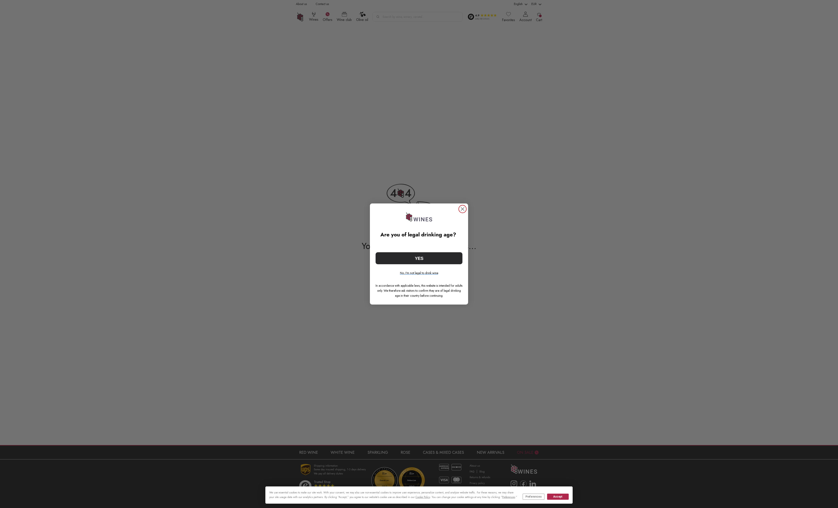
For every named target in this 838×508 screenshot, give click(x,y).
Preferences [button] (508, 497)
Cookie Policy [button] (423, 497)
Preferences (533, 496)
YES (419, 258)
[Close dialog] (462, 209)
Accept (558, 496)
